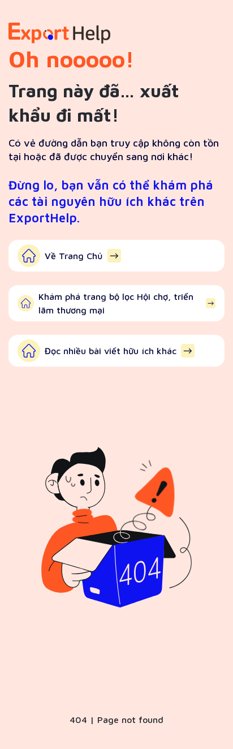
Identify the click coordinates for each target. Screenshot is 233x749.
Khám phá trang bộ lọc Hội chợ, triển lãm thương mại (115, 303)
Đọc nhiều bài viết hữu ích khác (110, 351)
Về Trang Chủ (74, 256)
